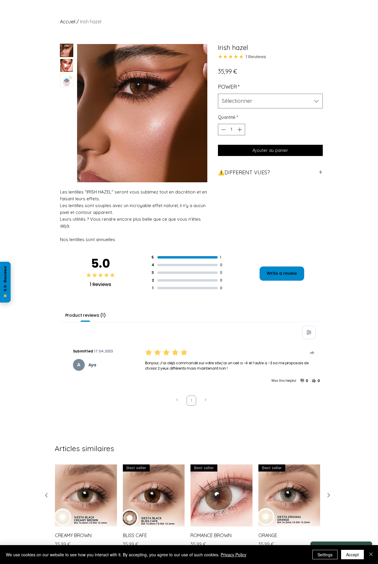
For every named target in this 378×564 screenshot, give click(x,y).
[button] (304, 380)
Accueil (67, 22)
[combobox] (270, 101)
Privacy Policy (233, 555)
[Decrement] (223, 129)
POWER (229, 86)
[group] (187, 510)
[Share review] (312, 352)
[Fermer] (370, 554)
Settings (325, 555)
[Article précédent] (46, 495)
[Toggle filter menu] (309, 332)
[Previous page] (177, 400)
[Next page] (205, 400)
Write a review (282, 273)
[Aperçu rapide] (86, 495)
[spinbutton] (231, 129)
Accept (352, 555)
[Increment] (240, 129)
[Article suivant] (328, 495)
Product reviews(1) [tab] (85, 315)
